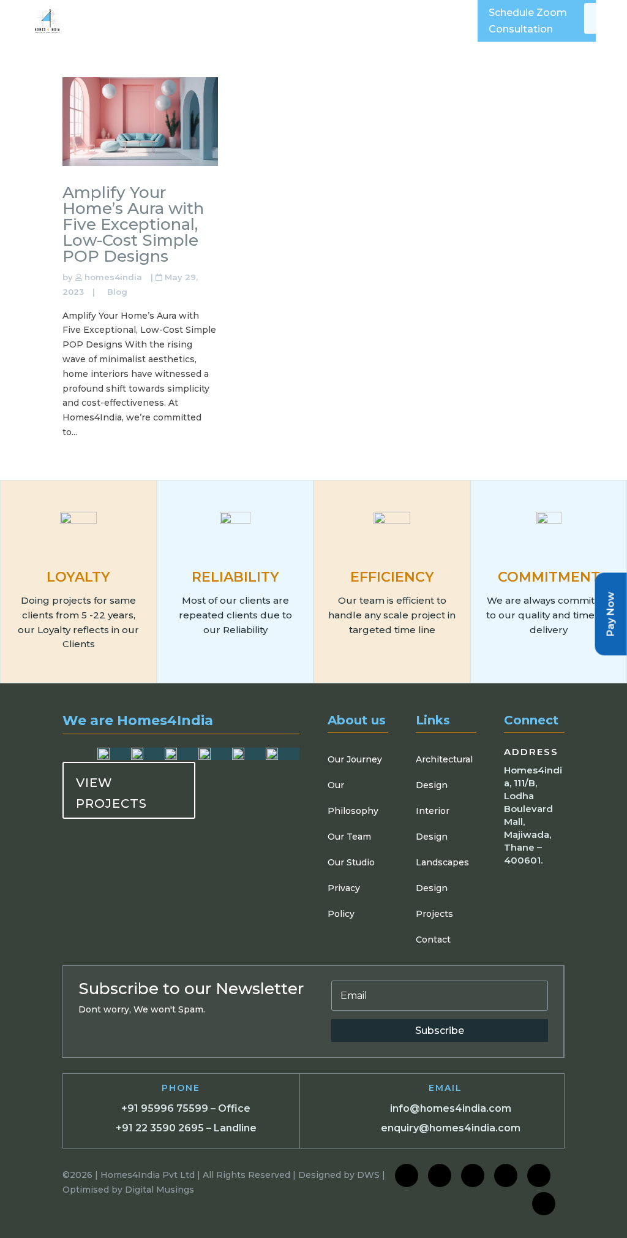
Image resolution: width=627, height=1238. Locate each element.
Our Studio (351, 862)
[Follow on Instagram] (439, 1175)
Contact (433, 939)
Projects (434, 913)
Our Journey (355, 759)
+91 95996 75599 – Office (185, 1108)
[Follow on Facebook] (406, 1175)
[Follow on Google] (538, 1175)
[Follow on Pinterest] (543, 1203)
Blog (117, 292)
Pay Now (611, 613)
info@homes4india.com (450, 1108)
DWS (368, 1174)
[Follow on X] (505, 1175)
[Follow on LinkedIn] (472, 1175)
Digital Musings (159, 1189)
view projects (111, 793)
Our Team (349, 836)
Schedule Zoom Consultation (528, 21)
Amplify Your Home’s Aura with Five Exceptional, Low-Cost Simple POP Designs (133, 224)
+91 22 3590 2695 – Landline (186, 1128)
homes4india (113, 277)
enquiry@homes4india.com (450, 1128)
